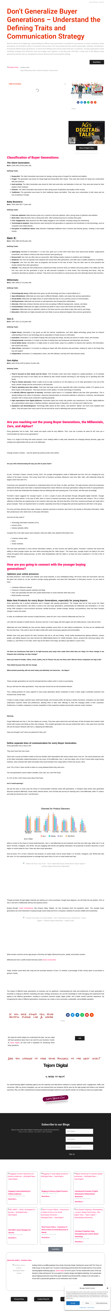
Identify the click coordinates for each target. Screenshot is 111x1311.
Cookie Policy (83, 1307)
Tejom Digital (14, 1043)
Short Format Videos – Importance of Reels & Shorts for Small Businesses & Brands (55, 1229)
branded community (22, 595)
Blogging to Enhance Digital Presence (55, 1191)
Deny (87, 1303)
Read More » (12, 1199)
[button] (107, 1288)
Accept (73, 1303)
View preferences (101, 1303)
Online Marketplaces (26, 908)
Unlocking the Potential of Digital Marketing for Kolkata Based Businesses (86, 1193)
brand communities (49, 960)
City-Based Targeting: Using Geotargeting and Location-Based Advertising (86, 1233)
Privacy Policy (90, 1307)
